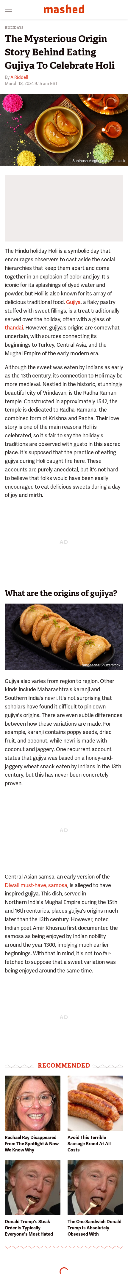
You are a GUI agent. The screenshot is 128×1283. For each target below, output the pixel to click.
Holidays (14, 27)
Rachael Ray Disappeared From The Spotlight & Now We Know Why (32, 1144)
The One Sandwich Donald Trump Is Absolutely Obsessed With (94, 1228)
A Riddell (19, 77)
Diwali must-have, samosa (36, 885)
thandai (14, 327)
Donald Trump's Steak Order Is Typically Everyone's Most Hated (29, 1228)
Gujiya (73, 302)
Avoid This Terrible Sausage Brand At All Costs (89, 1144)
